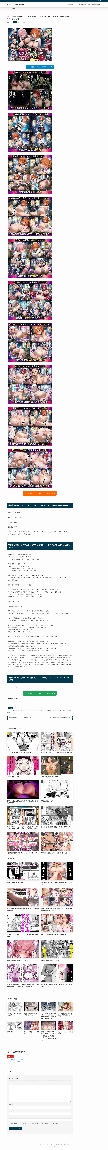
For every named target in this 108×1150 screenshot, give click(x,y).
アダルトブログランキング (13, 1061)
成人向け (69, 710)
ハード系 (20, 710)
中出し (30, 710)
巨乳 (60, 710)
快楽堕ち (64, 710)
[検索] (100, 1)
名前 (11, 1105)
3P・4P (10, 710)
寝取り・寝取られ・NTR (49, 710)
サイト (10, 1117)
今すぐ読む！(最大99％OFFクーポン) (40, 67)
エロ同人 (15, 22)
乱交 (34, 710)
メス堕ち (26, 710)
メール (11, 1111)
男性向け (9, 712)
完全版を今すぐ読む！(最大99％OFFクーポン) (40, 493)
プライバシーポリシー (44, 1144)
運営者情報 (66, 1144)
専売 (56, 710)
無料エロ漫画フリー (15, 5)
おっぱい (15, 710)
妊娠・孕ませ (39, 710)
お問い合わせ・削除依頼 (56, 1144)
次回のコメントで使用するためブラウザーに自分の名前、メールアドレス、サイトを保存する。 (34, 1123)
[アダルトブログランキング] (15, 1059)
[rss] (98, 1)
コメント (12, 1084)
